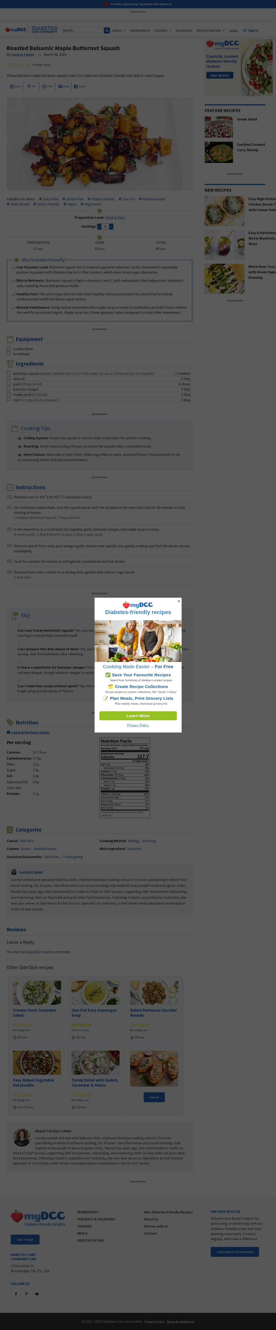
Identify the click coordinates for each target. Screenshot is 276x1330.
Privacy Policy (138, 725)
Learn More (138, 715)
